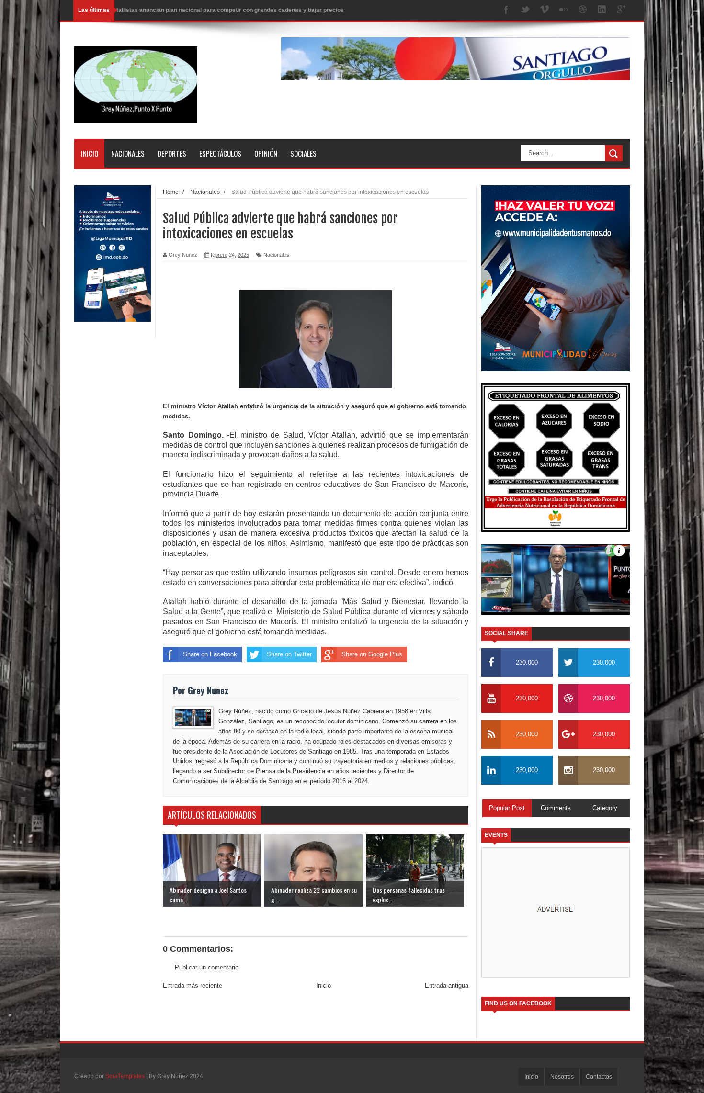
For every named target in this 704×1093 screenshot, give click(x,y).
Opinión (265, 153)
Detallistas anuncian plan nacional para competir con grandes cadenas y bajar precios (226, 10)
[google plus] (621, 10)
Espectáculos (220, 153)
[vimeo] (544, 10)
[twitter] (525, 10)
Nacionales (128, 153)
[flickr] (563, 10)
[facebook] (506, 10)
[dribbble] (582, 10)
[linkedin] (602, 10)
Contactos (599, 1076)
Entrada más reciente (192, 985)
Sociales (303, 153)
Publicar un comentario (206, 967)
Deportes (172, 153)
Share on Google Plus (371, 654)
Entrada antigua (446, 985)
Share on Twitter (289, 654)
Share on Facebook (210, 654)
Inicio (89, 153)
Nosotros (562, 1076)
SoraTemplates (125, 1076)
